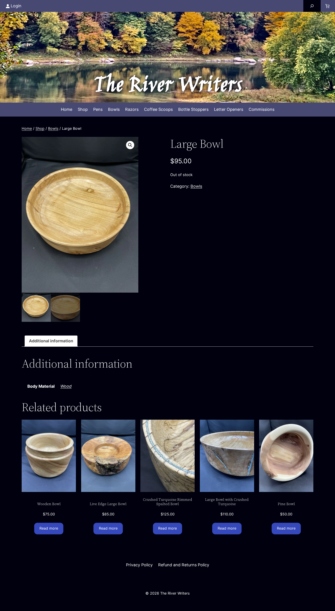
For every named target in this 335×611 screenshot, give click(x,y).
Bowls (53, 128)
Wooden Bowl (49, 504)
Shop (40, 128)
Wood (66, 386)
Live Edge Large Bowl (108, 504)
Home (27, 128)
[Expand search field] (312, 6)
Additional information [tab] (51, 340)
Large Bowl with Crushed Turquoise (227, 501)
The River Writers (167, 86)
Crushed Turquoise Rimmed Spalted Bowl (167, 501)
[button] (130, 145)
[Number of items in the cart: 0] (327, 6)
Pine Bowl (286, 504)
